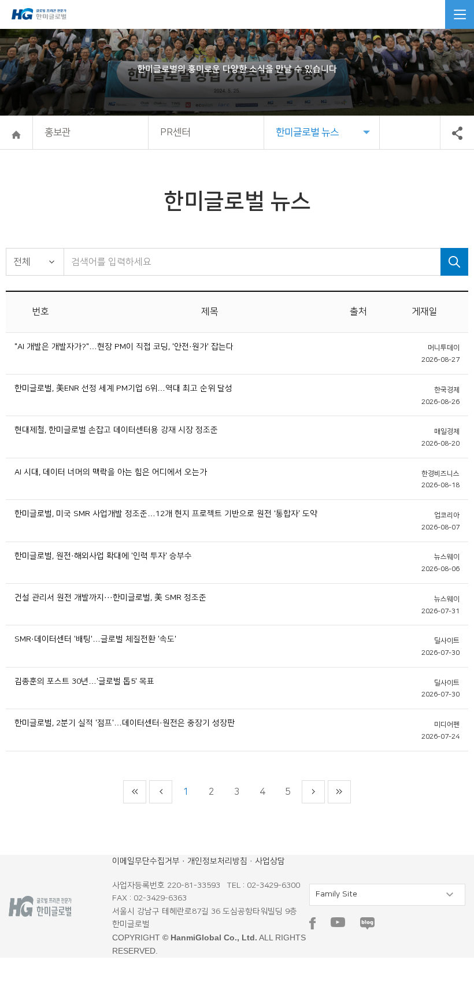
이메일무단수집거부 (146, 861)
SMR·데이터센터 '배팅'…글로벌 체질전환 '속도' (95, 639)
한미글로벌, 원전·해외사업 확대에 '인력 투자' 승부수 (103, 556)
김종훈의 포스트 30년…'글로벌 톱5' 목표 (84, 681)
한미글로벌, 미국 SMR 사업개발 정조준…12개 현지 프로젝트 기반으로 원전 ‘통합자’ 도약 (165, 513)
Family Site (336, 894)
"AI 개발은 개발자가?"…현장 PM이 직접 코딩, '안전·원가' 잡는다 (124, 346)
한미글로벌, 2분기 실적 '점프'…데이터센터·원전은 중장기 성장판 (124, 723)
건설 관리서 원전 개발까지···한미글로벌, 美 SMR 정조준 (110, 597)
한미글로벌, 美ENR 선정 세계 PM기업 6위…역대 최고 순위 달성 (123, 388)
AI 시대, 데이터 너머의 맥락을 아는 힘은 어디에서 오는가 (110, 472)
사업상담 (270, 861)
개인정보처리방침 (217, 861)
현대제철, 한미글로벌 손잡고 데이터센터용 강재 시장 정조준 (116, 430)
